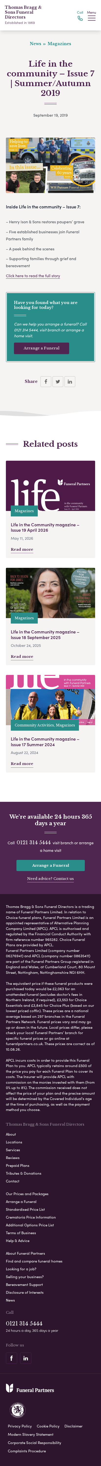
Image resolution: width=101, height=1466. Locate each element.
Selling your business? (25, 1276)
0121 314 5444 (26, 330)
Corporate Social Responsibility (34, 1442)
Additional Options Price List (30, 1225)
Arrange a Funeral (41, 348)
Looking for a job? (21, 1269)
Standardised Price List (25, 1209)
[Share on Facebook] (45, 381)
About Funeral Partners (25, 1253)
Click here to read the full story (33, 275)
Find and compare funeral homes (34, 1261)
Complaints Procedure (27, 1451)
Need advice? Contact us (50, 878)
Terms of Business (21, 1232)
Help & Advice (17, 1240)
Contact (12, 1181)
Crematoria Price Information (31, 1217)
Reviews (13, 1157)
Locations (14, 1142)
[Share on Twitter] (57, 381)
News (10, 1300)
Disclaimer (73, 1426)
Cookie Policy (48, 1426)
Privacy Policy (20, 1426)
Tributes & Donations (23, 1173)
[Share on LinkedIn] (69, 381)
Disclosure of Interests (25, 1292)
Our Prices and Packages (27, 1193)
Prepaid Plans (17, 1165)
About (11, 1134)
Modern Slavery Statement (30, 1434)
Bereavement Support (24, 1284)
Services (13, 1149)
